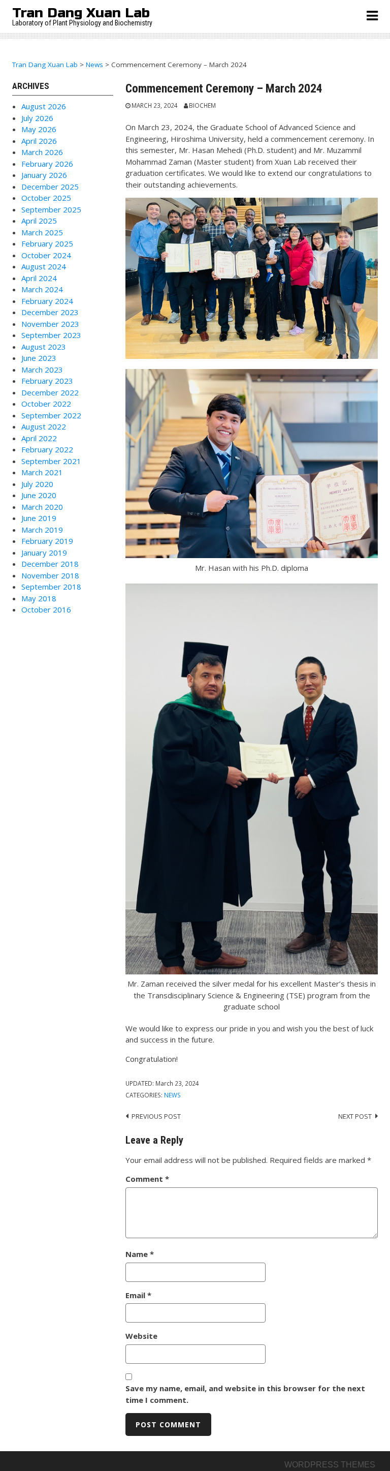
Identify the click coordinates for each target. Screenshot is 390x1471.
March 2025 (42, 232)
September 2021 (51, 461)
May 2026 (38, 129)
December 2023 (50, 312)
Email (138, 1295)
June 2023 (38, 358)
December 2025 (50, 186)
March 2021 (42, 472)
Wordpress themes (329, 1464)
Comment (147, 1179)
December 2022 (50, 392)
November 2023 (50, 324)
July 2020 (37, 484)
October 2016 (46, 609)
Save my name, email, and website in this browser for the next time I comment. (245, 1394)
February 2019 (47, 541)
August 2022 (43, 426)
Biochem (202, 105)
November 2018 (50, 575)
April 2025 (39, 221)
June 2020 (38, 495)
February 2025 (47, 243)
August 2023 (43, 347)
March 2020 (42, 507)
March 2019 (42, 530)
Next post (355, 1116)
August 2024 (43, 266)
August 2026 (43, 106)
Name (139, 1254)
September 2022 (51, 415)
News (172, 1095)
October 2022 (46, 404)
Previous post (156, 1116)
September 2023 (51, 335)
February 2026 (47, 164)
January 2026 (44, 175)
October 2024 (46, 255)
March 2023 (42, 369)
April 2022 (39, 438)
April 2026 (39, 141)
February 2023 (47, 381)
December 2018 (50, 564)
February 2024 (47, 301)
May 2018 (38, 598)
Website (141, 1336)
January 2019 (44, 552)
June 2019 (38, 518)
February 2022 (47, 449)
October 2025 (46, 198)
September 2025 (51, 209)
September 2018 (51, 586)
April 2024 (39, 278)
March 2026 (42, 152)
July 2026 (37, 118)
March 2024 (42, 289)
